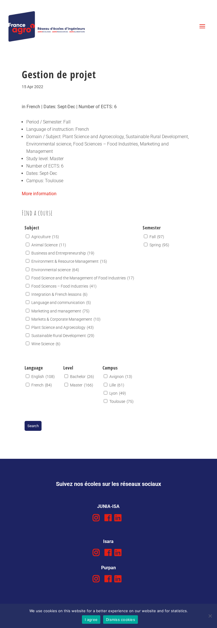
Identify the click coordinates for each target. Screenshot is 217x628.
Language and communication (61, 302)
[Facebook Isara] (108, 552)
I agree (91, 619)
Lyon (117, 393)
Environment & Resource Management (69, 261)
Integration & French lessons (59, 294)
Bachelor (82, 376)
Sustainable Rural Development (62, 335)
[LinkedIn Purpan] (117, 579)
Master (81, 385)
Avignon (120, 376)
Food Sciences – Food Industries (64, 286)
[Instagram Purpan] (96, 579)
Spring (159, 245)
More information (39, 193)
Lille (116, 385)
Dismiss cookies (120, 619)
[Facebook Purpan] (108, 579)
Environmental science (55, 270)
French (41, 385)
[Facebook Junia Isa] (108, 518)
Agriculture (45, 236)
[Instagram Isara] (96, 552)
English (43, 376)
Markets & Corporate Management (66, 319)
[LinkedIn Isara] (117, 552)
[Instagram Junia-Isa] (96, 518)
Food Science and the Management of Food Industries (82, 278)
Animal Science (48, 245)
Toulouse (121, 401)
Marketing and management (60, 311)
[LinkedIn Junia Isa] (117, 518)
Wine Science (45, 344)
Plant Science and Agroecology (62, 327)
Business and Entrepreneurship (62, 253)
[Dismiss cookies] (210, 616)
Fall (156, 236)
